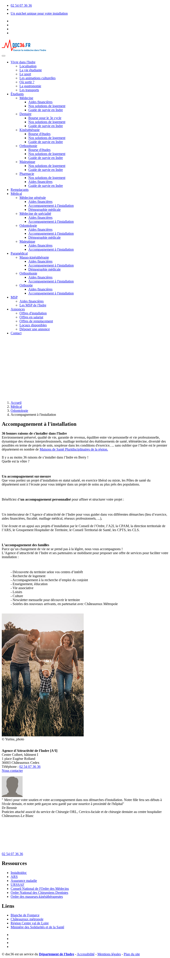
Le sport (25, 74)
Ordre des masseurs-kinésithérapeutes (37, 896)
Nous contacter (12, 770)
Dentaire (25, 114)
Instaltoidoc (19, 873)
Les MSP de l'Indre (32, 305)
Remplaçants (20, 190)
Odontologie (28, 225)
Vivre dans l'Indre (23, 62)
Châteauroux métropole (27, 919)
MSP (14, 297)
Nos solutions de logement (46, 106)
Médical (16, 193)
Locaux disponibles (33, 325)
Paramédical (19, 253)
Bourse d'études (39, 134)
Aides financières (40, 102)
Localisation (28, 66)
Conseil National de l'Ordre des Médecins (40, 888)
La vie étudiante (30, 70)
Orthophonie (28, 146)
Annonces (18, 309)
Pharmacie (26, 174)
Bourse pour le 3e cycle (44, 118)
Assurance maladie (24, 881)
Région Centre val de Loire (30, 923)
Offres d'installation (33, 313)
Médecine (26, 98)
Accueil (16, 402)
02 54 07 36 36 (21, 5)
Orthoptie (26, 285)
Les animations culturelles (37, 78)
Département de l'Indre (56, 954)
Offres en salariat (31, 317)
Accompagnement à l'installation (51, 205)
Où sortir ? (26, 82)
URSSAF (17, 884)
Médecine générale (32, 197)
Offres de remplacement (36, 321)
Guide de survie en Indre (45, 110)
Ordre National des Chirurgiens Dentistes (39, 892)
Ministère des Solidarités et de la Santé (37, 927)
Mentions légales (109, 954)
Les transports (29, 90)
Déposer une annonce (34, 329)
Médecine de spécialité (35, 213)
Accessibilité (86, 954)
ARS (14, 877)
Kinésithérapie (29, 130)
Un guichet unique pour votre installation (39, 13)
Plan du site (132, 954)
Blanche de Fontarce (25, 915)
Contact (16, 333)
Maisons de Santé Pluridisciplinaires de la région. (74, 449)
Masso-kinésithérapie (34, 257)
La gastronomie (30, 86)
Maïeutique (27, 162)
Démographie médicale (44, 209)
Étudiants (17, 94)
